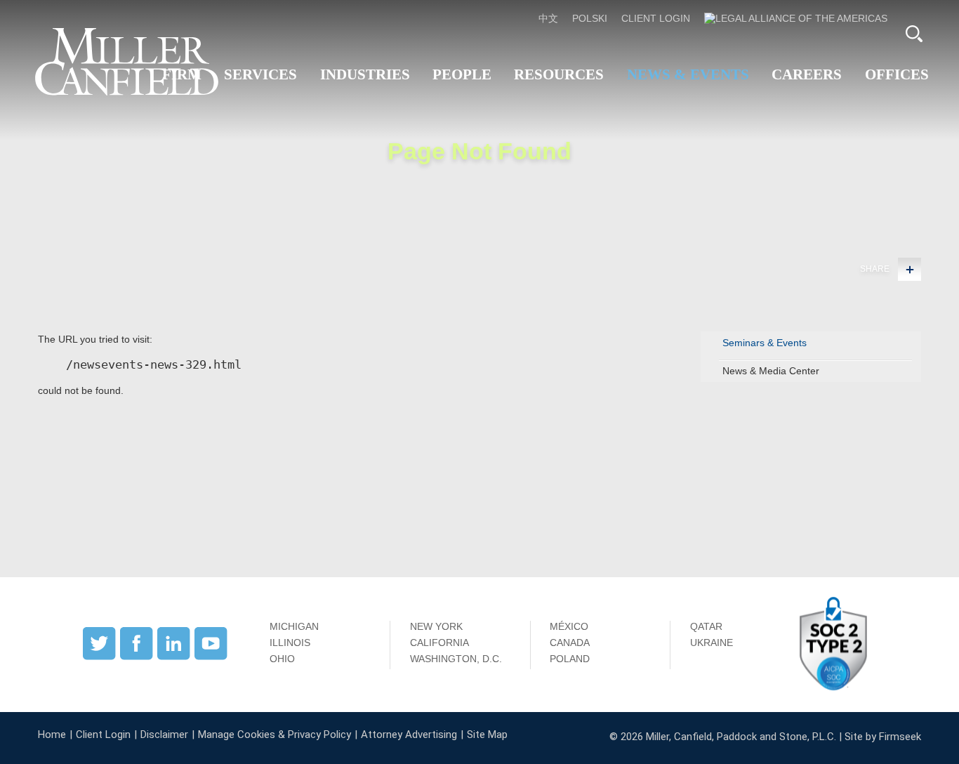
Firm (181, 74)
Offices (897, 74)
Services (260, 74)
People (461, 74)
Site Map (487, 734)
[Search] (914, 33)
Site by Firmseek (883, 736)
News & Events (688, 74)
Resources (559, 74)
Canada (570, 642)
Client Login (655, 18)
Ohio (282, 658)
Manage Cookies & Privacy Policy (274, 734)
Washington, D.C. (456, 658)
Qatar (706, 626)
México (569, 626)
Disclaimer (164, 734)
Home (52, 734)
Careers (807, 74)
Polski (589, 18)
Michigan (294, 626)
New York (436, 626)
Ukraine (711, 642)
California (439, 642)
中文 (548, 18)
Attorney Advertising (409, 734)
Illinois (290, 642)
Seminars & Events (764, 342)
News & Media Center (770, 370)
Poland (570, 658)
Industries (365, 74)
